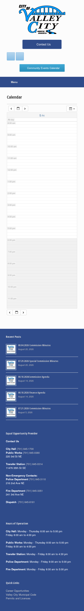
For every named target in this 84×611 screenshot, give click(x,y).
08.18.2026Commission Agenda (33, 376)
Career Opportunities (17, 590)
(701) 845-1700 (25, 449)
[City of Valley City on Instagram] (20, 56)
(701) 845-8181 (26, 502)
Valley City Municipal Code (21, 594)
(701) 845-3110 (37, 479)
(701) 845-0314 (34, 464)
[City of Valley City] (42, 19)
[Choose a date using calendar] (18, 108)
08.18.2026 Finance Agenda (31, 392)
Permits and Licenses (18, 598)
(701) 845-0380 (31, 452)
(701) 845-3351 (34, 491)
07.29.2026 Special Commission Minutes (38, 361)
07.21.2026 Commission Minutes (34, 408)
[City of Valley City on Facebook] (11, 56)
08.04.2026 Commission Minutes (34, 345)
